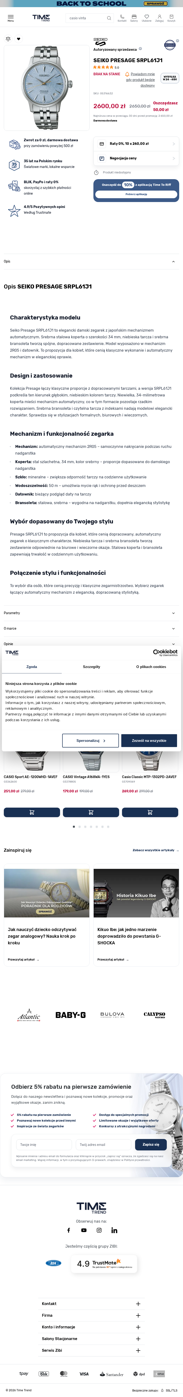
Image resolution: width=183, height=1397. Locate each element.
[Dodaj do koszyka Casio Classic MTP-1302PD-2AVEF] (150, 812)
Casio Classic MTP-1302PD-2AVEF (149, 777)
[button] (47, 87)
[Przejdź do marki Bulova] (112, 1015)
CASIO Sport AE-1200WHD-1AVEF (30, 777)
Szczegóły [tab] (91, 667)
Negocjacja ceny (142, 158)
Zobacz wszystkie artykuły (156, 850)
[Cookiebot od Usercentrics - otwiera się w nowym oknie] (157, 653)
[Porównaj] (8, 39)
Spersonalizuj (87, 740)
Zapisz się (151, 1145)
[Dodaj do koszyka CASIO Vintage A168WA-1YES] (91, 812)
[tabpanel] (91, 436)
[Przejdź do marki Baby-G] (71, 1015)
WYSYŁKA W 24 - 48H (170, 78)
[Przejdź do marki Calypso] (154, 1015)
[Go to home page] (41, 18)
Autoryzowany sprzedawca (115, 50)
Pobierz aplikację (136, 194)
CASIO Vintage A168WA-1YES (86, 777)
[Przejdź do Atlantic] (28, 1015)
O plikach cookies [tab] (151, 667)
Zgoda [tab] (31, 667)
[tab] (91, 261)
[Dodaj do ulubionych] (18, 39)
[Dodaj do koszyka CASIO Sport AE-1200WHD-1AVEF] (32, 812)
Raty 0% (142, 144)
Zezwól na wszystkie (149, 740)
